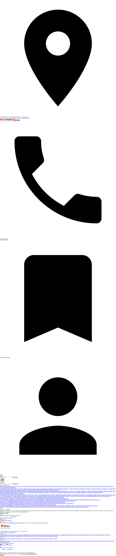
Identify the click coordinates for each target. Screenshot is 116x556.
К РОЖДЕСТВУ (41, 502)
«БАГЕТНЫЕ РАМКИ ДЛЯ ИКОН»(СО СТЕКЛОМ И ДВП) (88, 492)
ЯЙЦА (30, 505)
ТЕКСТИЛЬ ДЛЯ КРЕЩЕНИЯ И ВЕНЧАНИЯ (11, 501)
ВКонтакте (3, 544)
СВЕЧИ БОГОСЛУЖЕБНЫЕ (108, 488)
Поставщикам (9, 118)
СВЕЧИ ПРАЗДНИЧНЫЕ (42, 490)
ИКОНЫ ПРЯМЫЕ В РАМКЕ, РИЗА (107, 491)
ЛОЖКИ (23, 507)
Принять (2, 555)
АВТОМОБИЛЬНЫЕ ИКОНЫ (7, 491)
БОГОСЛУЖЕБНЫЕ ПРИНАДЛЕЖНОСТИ (52, 499)
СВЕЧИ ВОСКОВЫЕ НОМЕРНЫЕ (8, 490)
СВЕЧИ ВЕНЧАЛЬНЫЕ (96, 488)
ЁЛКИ (38, 504)
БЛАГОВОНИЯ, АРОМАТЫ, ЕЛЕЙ (8, 495)
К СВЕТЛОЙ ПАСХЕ (70, 501)
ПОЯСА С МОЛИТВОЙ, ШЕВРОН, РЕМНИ (32, 501)
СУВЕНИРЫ (3, 505)
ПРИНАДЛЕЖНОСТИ (62, 498)
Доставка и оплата (20, 118)
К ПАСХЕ (47, 502)
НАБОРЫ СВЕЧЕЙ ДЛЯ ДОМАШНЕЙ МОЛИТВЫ (40, 488)
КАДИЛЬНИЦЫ (57, 495)
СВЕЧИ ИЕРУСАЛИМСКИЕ (7, 488)
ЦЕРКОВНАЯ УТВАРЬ (86, 535)
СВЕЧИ (79, 535)
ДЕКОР (41, 504)
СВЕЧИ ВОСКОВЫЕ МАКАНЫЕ (82, 488)
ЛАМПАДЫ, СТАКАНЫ (99, 495)
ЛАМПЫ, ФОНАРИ (97, 496)
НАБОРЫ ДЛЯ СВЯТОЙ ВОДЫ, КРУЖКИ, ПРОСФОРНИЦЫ (69, 496)
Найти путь (2, 519)
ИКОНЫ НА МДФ (35, 491)
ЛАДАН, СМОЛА (34, 495)
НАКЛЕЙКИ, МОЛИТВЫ (17, 493)
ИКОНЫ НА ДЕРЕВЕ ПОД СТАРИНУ (72, 491)
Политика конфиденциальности (34, 538)
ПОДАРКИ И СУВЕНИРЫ (36, 497)
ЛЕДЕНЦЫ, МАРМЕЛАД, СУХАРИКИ (28, 502)
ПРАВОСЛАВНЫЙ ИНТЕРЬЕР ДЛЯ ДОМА (53, 497)
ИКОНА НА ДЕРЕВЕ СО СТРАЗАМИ (24, 492)
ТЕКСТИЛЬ (54, 498)
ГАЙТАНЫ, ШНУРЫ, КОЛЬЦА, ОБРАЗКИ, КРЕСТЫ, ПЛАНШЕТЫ (28, 496)
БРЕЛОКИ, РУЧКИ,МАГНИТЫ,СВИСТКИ (10, 507)
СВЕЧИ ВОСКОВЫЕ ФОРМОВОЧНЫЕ (26, 490)
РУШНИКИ (62, 501)
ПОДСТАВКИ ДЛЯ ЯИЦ (51, 505)
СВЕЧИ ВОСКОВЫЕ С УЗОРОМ (66, 488)
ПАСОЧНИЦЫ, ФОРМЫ (63, 505)
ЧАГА (33, 503)
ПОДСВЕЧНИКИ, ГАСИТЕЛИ (7, 499)
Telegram (10, 544)
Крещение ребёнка (81, 541)
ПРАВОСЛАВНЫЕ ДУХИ (23, 495)
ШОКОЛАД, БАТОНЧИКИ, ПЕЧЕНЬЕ (9, 502)
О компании (3, 118)
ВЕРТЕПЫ (33, 504)
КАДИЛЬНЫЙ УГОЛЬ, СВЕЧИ (46, 495)
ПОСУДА (33, 507)
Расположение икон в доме (36, 541)
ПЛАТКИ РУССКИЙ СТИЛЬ (43, 507)
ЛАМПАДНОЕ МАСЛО (67, 495)
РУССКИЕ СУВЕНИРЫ (52, 536)
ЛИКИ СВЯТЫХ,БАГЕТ (68, 492)
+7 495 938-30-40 (4, 238)
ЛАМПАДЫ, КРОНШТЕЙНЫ (22, 499)
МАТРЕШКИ (28, 507)
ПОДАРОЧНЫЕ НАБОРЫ (21, 503)
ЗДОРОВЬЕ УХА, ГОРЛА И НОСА (65, 503)
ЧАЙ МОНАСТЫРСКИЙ (41, 503)
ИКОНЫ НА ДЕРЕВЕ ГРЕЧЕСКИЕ (89, 491)
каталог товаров (8, 518)
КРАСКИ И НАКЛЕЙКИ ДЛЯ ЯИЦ (77, 505)
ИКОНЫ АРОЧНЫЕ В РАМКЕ (7, 492)
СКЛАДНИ (28, 491)
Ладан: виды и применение (60, 541)
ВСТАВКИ (55, 488)
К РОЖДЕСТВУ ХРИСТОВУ (29, 536)
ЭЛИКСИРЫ (51, 503)
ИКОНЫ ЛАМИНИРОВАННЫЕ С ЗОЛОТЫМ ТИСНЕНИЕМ (47, 492)
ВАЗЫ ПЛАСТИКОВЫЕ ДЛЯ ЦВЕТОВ (41, 498)
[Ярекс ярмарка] (5, 530)
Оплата (16, 538)
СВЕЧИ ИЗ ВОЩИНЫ (53, 490)
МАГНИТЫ (53, 504)
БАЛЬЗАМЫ (3, 503)
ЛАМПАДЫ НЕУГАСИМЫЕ (20, 488)
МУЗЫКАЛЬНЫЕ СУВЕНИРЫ (63, 507)
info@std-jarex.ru (11, 532)
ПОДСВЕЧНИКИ (88, 496)
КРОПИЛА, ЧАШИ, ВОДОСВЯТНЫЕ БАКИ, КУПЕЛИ (86, 499)
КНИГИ (9, 493)
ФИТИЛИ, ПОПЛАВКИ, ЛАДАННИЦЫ (83, 495)
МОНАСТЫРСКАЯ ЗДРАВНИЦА (14, 536)
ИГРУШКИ (53, 507)
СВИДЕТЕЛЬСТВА (25, 497)
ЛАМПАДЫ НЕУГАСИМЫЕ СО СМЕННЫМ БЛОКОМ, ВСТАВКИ (16, 498)
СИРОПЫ (30, 503)
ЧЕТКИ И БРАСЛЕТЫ (49, 496)
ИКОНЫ (19, 535)
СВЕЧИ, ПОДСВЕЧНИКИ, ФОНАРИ (9, 504)
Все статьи (14, 541)
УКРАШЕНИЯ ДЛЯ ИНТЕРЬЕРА (14, 505)
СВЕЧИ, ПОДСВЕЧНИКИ (38, 505)
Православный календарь (6, 541)
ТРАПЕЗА (73, 507)
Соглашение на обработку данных (49, 538)
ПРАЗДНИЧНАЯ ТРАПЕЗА (24, 504)
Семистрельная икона (110, 541)
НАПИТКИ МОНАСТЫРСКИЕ (57, 502)
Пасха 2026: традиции (5, 542)
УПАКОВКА (47, 504)
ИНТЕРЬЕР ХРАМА (68, 499)
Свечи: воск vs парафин (48, 541)
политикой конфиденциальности (16, 522)
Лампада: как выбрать (72, 541)
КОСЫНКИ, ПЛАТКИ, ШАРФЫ (51, 501)
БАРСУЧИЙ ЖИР (10, 503)
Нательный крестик (99, 541)
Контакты (27, 118)
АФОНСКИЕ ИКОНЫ (20, 491)
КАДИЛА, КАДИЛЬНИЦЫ (35, 499)
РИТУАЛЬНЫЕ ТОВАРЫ (98, 535)
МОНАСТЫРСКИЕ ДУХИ (82, 507)
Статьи (24, 538)
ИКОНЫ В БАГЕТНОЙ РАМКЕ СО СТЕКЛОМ (51, 491)
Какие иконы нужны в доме (23, 541)
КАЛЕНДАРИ (3, 493)
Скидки (14, 118)
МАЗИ (55, 503)
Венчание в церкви (90, 541)
